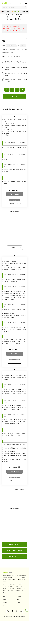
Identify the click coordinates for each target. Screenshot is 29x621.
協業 (18, 599)
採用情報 (5, 599)
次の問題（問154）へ (14, 556)
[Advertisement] (14, 525)
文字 (18, 46)
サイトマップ (6, 605)
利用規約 (5, 602)
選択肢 (3, 46)
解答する (14, 96)
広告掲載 (19, 596)
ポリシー (19, 602)
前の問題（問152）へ (14, 544)
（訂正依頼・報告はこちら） (7, 52)
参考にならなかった (14, 200)
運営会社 (5, 596)
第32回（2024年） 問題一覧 (14, 550)
